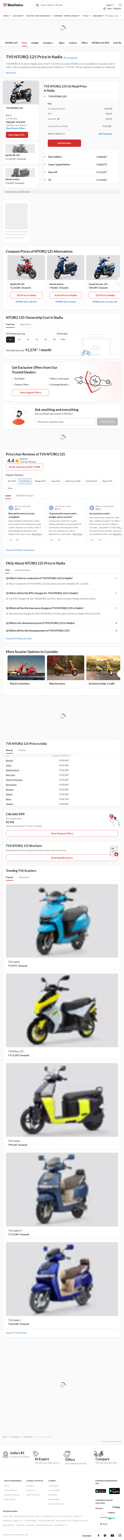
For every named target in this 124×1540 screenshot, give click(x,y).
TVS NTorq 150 (15, 1051)
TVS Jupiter (14, 961)
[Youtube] (112, 1536)
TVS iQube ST (15, 1230)
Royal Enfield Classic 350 (24, 1516)
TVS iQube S (14, 1320)
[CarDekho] (99, 1508)
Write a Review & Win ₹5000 (24, 466)
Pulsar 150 (20, 1525)
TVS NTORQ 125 (14, 108)
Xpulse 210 (7, 1520)
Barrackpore (11, 784)
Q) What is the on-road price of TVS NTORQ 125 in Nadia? (39, 578)
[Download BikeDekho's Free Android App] (114, 1491)
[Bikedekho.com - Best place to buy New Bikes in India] (13, 5)
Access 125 (66, 1516)
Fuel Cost (10, 324)
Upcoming (24, 877)
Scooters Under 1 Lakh (102, 683)
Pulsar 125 (18, 1520)
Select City (113, 15)
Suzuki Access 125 (98, 284)
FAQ (7, 570)
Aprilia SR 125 (12, 155)
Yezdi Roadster (30, 1520)
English (109, 5)
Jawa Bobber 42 (60, 1525)
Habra (8, 765)
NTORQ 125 (11, 42)
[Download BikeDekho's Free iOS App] (100, 1491)
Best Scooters (57, 683)
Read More (11, 72)
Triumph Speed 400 (46, 1520)
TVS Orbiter (14, 1141)
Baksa (8, 799)
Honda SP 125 (48, 1516)
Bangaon (9, 789)
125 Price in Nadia (105, 295)
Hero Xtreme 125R (63, 1520)
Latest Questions (23, 570)
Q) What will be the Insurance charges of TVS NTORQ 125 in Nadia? (44, 608)
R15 (58, 1516)
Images (35, 42)
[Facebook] (98, 1536)
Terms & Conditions (12, 1495)
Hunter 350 (7, 1516)
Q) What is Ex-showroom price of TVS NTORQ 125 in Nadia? (40, 623)
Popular (22, 750)
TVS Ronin (77, 1516)
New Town (10, 775)
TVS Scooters (21, 1332)
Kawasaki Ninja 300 (44, 1525)
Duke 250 (30, 1525)
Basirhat (9, 760)
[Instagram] (120, 1536)
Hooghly (9, 804)
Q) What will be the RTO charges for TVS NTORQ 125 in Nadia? (42, 593)
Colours (73, 42)
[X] (105, 1536)
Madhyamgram (12, 770)
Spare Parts (25, 324)
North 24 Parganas (14, 780)
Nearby (9, 750)
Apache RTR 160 (79, 1520)
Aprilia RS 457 (8, 1525)
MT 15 (38, 1516)
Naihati (9, 794)
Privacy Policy (9, 1499)
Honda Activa (12, 179)
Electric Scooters (19, 683)
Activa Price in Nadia (66, 295)
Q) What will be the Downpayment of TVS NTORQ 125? (38, 630)
